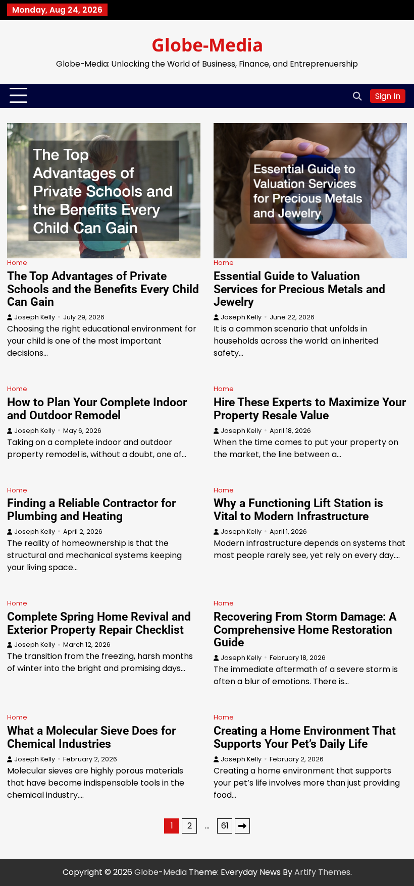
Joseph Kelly (34, 317)
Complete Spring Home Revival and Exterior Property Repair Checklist (99, 623)
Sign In (387, 96)
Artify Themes (322, 872)
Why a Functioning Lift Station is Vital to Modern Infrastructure (298, 509)
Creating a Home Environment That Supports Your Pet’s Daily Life (305, 737)
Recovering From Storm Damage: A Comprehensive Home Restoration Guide (305, 630)
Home (17, 262)
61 (225, 826)
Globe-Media (207, 44)
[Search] (357, 95)
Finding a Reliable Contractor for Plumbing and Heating (91, 509)
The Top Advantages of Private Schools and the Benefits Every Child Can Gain (103, 289)
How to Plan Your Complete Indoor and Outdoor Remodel (97, 408)
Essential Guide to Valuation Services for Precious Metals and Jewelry (299, 289)
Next (242, 826)
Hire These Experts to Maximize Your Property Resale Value (310, 408)
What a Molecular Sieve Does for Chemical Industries (91, 737)
